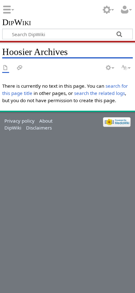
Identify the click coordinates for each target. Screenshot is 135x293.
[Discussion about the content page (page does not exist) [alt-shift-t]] (19, 68)
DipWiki (16, 22)
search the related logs (99, 93)
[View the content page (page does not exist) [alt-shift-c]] (5, 68)
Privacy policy (19, 121)
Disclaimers (39, 127)
